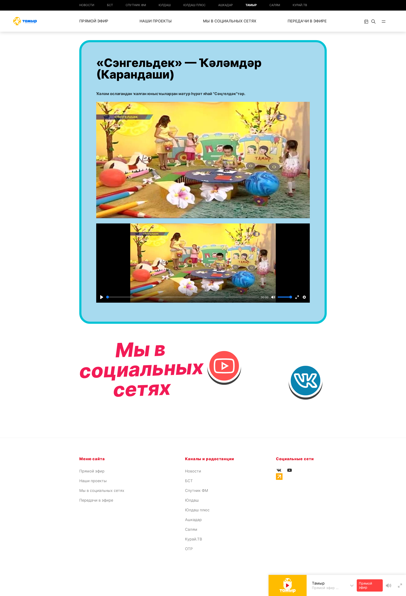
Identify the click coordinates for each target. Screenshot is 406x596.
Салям (274, 5)
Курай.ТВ (300, 5)
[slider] (182, 297)
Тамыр (251, 5)
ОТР (189, 549)
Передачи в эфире (307, 21)
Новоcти (86, 5)
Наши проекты (156, 21)
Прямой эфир (93, 21)
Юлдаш (165, 5)
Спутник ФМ (136, 5)
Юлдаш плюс (194, 5)
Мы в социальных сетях (229, 21)
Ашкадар (225, 5)
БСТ (110, 5)
